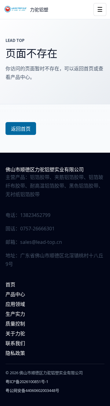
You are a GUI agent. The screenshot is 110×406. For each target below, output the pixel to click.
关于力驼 (15, 333)
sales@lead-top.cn (41, 242)
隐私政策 (15, 353)
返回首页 (21, 128)
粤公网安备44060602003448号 (32, 390)
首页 (10, 284)
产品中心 (15, 294)
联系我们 (15, 343)
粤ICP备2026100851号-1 (27, 381)
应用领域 (15, 304)
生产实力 (15, 314)
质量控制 (15, 323)
